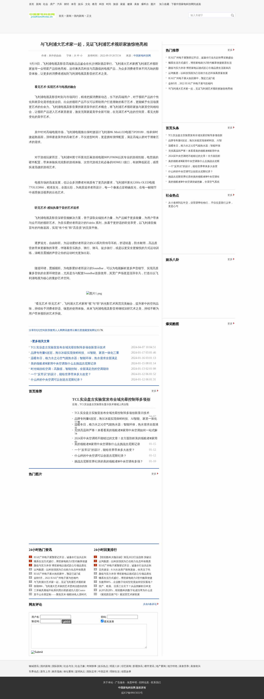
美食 (136, 4)
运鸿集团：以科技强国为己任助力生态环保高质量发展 (198, 73)
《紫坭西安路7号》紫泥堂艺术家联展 (119, 594)
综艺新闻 (126, 666)
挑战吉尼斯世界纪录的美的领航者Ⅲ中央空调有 (193, 176)
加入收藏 (164, 4)
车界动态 (34, 671)
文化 (87, 4)
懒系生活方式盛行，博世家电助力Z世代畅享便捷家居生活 (200, 62)
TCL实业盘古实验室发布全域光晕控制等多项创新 (195, 135)
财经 (66, 4)
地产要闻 (161, 666)
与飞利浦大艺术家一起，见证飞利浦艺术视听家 (60, 582)
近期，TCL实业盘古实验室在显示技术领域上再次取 (100, 404)
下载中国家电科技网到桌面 (186, 4)
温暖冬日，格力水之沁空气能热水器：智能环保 (194, 145)
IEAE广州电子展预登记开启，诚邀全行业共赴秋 (60, 557)
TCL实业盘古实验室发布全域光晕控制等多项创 (111, 399)
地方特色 (172, 666)
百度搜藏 (82, 330)
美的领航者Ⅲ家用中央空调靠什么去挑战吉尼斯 (193, 161)
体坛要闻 (68, 671)
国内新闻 (79, 15)
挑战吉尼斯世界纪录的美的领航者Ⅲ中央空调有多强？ (108, 461)
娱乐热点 (103, 666)
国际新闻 (57, 666)
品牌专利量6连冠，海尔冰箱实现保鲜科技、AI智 (195, 140)
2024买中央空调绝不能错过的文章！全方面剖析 (194, 156)
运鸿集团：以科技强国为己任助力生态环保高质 (60, 569)
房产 (52, 4)
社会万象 (80, 666)
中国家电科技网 (142, 55)
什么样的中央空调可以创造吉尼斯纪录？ (57, 379)
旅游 (115, 4)
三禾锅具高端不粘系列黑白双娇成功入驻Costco (59, 590)
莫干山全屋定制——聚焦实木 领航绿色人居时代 (60, 594)
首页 (31, 4)
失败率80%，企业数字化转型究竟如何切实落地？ (126, 582)
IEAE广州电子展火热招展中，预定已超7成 (57, 573)
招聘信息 (144, 682)
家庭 (122, 4)
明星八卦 (115, 666)
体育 (73, 4)
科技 (101, 4)
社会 (45, 4)
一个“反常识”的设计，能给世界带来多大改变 (192, 166)
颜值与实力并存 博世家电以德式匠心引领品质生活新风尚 (199, 68)
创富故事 (126, 671)
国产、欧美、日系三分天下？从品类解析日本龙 (125, 586)
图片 (153, 4)
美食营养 (184, 666)
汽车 (59, 4)
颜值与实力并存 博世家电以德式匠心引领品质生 (60, 565)
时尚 (108, 4)
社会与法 (68, 666)
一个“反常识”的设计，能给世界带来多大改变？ (61, 374)
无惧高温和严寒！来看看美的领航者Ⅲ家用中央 (193, 150)
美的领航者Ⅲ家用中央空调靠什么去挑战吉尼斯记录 (63, 363)
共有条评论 (150, 604)
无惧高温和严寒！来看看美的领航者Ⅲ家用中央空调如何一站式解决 (115, 432)
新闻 (38, 4)
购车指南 (57, 671)
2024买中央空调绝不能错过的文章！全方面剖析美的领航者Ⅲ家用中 (115, 440)
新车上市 (45, 671)
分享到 (32, 330)
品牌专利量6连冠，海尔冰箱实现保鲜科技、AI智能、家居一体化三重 (75, 352)
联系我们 (156, 682)
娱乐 (80, 4)
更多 (153, 390)
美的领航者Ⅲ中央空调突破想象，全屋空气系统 (193, 181)
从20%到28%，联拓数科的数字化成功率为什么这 (125, 590)
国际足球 (92, 671)
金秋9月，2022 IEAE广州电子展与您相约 (56, 577)
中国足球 (103, 671)
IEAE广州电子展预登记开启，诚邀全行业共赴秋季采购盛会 (200, 57)
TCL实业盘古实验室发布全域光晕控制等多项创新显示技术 (68, 347)
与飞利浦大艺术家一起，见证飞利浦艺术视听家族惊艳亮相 (200, 88)
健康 (129, 4)
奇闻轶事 (92, 666)
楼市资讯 (149, 666)
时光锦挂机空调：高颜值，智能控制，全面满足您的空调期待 (70, 368)
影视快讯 (138, 666)
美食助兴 (195, 666)
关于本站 (108, 682)
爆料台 (145, 4)
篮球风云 (80, 671)
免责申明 (132, 682)
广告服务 (120, 682)
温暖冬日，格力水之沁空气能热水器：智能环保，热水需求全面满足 (74, 358)
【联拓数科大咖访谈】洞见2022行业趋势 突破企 (125, 557)
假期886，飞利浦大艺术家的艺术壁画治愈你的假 (60, 586)
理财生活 (115, 671)
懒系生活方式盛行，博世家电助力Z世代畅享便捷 (60, 561)
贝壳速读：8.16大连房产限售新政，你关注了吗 (124, 569)
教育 (94, 4)
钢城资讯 (34, 666)
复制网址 (92, 330)
